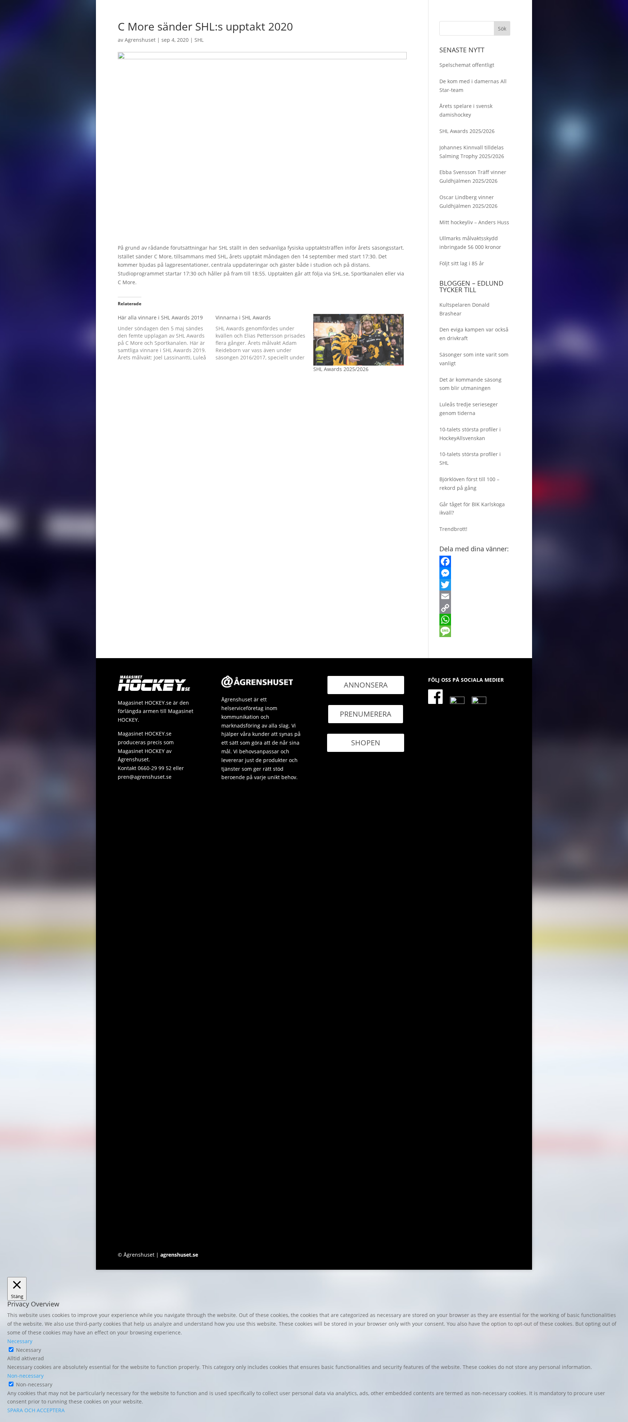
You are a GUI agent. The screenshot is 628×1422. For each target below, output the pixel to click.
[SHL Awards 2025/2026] (358, 340)
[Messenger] (474, 573)
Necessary (28, 1349)
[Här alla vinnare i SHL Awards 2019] (167, 337)
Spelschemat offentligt (466, 64)
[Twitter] (474, 585)
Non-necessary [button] (25, 1375)
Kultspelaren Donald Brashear (464, 309)
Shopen (365, 743)
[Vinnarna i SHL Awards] (264, 337)
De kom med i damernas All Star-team (473, 85)
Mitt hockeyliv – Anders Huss (474, 222)
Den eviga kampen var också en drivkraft (473, 334)
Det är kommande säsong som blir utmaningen (470, 384)
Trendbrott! (453, 528)
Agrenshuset (140, 39)
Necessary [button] (19, 1341)
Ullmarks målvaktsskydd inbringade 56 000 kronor (470, 242)
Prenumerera (365, 714)
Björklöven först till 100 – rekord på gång (469, 483)
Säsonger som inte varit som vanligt (473, 359)
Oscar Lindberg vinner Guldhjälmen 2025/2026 (468, 201)
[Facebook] (474, 561)
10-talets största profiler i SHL (470, 458)
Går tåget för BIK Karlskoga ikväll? (472, 508)
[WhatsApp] (474, 619)
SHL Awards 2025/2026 (341, 369)
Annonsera (366, 685)
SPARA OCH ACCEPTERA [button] (36, 1410)
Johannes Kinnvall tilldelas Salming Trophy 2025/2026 (471, 152)
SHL (199, 39)
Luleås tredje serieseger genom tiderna (468, 408)
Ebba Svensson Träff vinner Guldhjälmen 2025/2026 (472, 176)
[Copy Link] (474, 608)
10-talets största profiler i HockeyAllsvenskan (470, 434)
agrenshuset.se (179, 1254)
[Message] (474, 631)
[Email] (474, 596)
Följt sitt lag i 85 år (461, 263)
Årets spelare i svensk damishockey (465, 110)
